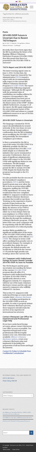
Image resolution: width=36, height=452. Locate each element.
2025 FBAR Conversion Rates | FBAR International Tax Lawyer (17, 417)
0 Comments (13, 43)
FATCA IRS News (8, 378)
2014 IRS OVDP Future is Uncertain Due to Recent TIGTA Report (15, 38)
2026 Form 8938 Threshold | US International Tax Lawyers (16, 421)
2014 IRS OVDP (17, 86)
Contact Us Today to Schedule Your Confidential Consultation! (17, 352)
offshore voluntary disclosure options (14, 338)
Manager (18, 45)
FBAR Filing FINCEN (10, 381)
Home (12, 19)
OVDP (29, 134)
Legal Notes (22, 43)
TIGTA (18, 77)
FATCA (15, 182)
